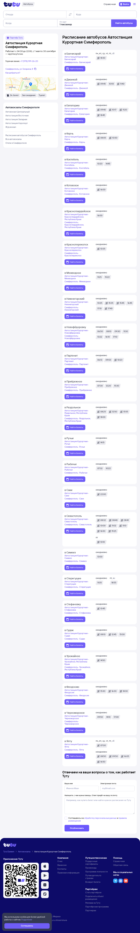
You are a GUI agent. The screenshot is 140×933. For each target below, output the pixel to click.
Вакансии (62, 865)
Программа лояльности (96, 871)
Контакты (61, 869)
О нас (60, 861)
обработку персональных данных (100, 818)
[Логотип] (12, 4)
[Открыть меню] (135, 4)
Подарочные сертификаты (91, 862)
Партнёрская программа (97, 906)
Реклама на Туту (92, 903)
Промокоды (91, 867)
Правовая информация (68, 872)
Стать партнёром (93, 892)
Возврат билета (92, 882)
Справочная (110, 4)
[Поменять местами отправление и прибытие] (70, 14)
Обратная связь (120, 865)
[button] (45, 866)
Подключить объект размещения (94, 897)
